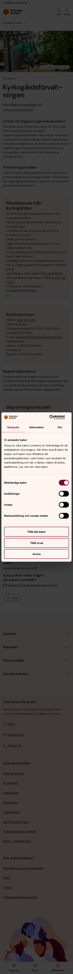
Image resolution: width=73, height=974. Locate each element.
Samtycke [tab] (13, 427)
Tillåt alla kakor (36, 531)
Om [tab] (60, 427)
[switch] (64, 494)
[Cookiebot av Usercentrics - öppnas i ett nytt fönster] (53, 417)
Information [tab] (36, 427)
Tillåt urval (36, 542)
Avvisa (36, 554)
